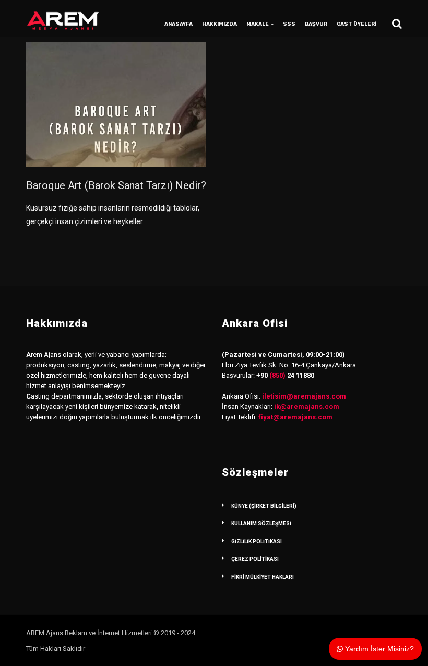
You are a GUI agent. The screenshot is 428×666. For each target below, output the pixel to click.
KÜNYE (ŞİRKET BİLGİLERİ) (263, 506)
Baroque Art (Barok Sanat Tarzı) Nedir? (116, 185)
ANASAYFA (178, 24)
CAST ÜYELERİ (356, 24)
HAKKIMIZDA (219, 24)
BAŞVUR (316, 24)
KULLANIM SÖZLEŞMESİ (261, 524)
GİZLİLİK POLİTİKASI (256, 541)
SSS (289, 24)
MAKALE (257, 24)
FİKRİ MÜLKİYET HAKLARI (262, 577)
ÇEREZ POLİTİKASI (255, 559)
